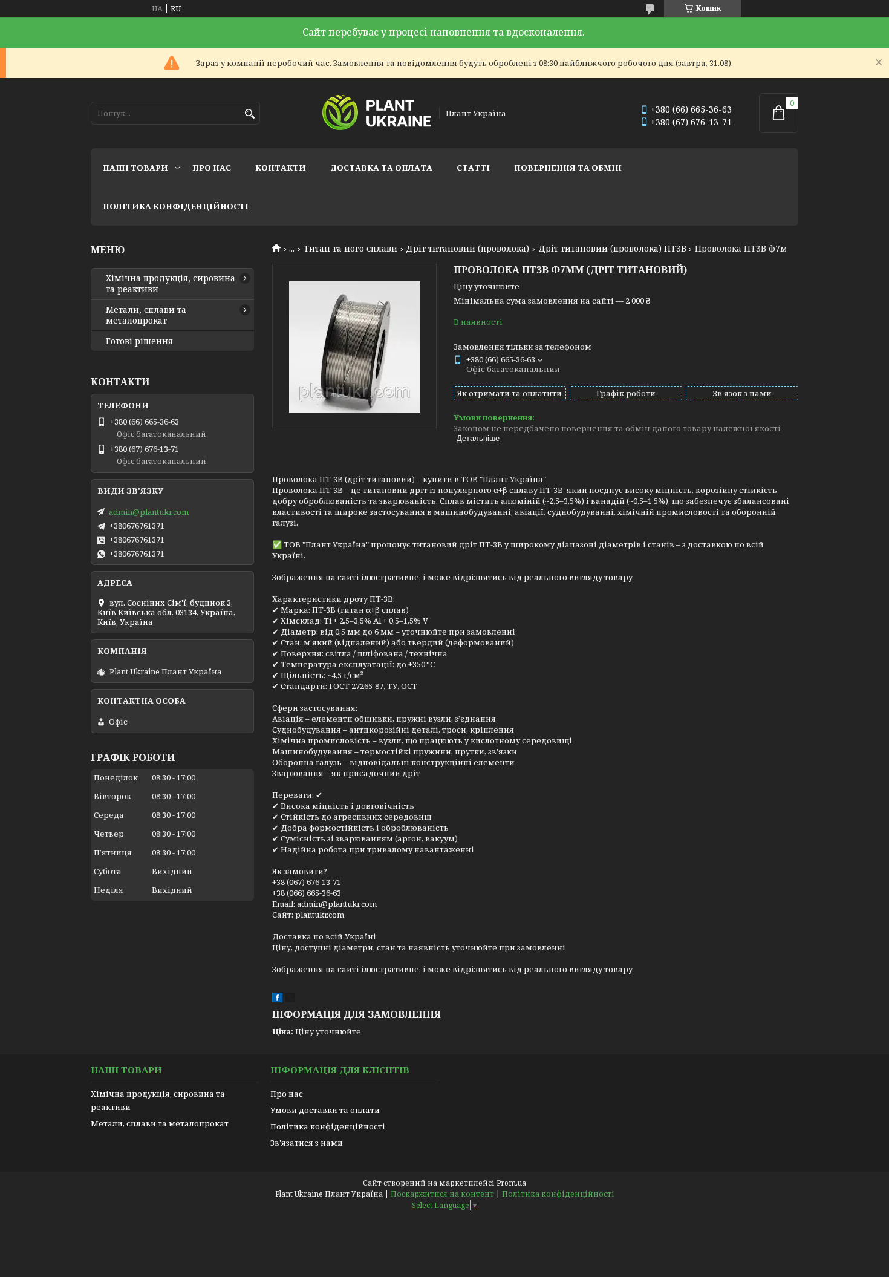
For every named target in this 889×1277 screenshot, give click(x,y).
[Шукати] (249, 114)
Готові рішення (139, 341)
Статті (473, 167)
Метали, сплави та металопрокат (146, 315)
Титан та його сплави (350, 248)
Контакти (280, 167)
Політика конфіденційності (176, 206)
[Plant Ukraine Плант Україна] (376, 113)
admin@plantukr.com (149, 512)
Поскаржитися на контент (442, 1194)
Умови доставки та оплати (325, 1110)
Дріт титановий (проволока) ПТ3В (612, 248)
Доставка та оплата (381, 167)
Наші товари (135, 167)
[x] (290, 999)
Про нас (211, 167)
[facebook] (277, 999)
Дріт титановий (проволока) (467, 248)
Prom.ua (511, 1183)
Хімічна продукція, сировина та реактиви (170, 284)
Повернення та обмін (568, 167)
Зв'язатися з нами (306, 1142)
